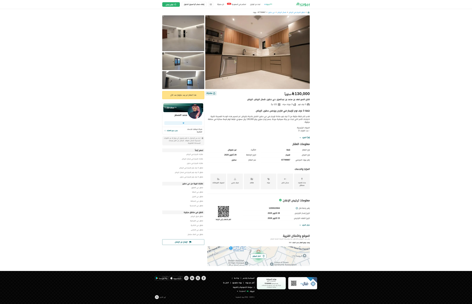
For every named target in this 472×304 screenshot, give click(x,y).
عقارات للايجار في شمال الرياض (192, 159)
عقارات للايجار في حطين (195, 163)
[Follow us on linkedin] (192, 279)
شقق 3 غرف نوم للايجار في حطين (191, 177)
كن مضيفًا (220, 4)
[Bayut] (302, 4)
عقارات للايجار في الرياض (194, 154)
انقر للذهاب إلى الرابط (223, 219)
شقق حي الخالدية (197, 225)
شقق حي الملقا (197, 192)
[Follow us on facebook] (203, 279)
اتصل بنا (226, 282)
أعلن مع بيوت (249, 282)
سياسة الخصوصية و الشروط (242, 287)
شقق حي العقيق (197, 188)
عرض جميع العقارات (172, 130)
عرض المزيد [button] (306, 225)
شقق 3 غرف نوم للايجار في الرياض (191, 168)
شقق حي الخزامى (197, 230)
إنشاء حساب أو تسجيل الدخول (194, 4)
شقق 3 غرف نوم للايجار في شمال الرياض (189, 172)
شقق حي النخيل (197, 197)
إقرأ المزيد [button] (306, 137)
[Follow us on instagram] (186, 279)
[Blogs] (268, 4)
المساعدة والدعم (248, 278)
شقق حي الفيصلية (196, 221)
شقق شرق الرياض (197, 216)
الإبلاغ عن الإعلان (181, 242)
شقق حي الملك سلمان (195, 234)
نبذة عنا (236, 278)
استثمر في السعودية (237, 4)
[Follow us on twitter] (198, 279)
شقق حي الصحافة (197, 201)
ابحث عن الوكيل (255, 4)
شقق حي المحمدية (196, 206)
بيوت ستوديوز (237, 282)
